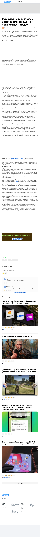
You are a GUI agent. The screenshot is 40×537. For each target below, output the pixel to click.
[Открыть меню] (2, 1)
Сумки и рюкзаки (14, 511)
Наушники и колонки (15, 503)
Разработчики (32, 505)
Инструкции (31, 503)
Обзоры (9, 260)
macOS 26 (3, 503)
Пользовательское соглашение (5, 518)
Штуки (12, 510)
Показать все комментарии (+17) (20, 292)
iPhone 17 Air (4, 507)
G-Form (16, 181)
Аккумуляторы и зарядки (15, 504)
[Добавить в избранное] (34, 27)
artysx (7, 279)
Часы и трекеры (14, 507)
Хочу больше (20, 483)
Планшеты (13, 506)
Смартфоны (13, 505)
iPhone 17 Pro (4, 505)
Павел (4, 399)
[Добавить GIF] (6, 273)
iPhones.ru (13, 522)
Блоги (21, 505)
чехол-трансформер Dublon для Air (18, 158)
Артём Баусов (5, 363)
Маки (6, 260)
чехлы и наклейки (15, 260)
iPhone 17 (3, 504)
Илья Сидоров (5, 329)
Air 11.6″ (6, 34)
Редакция (31, 508)
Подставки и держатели (15, 513)
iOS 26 (3, 501)
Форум (21, 507)
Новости (22, 503)
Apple (3, 260)
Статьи (22, 501)
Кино (21, 511)
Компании (22, 508)
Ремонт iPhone (32, 506)
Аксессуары (22, 504)
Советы (31, 501)
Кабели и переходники (15, 512)
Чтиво (21, 509)
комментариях (10, 275)
